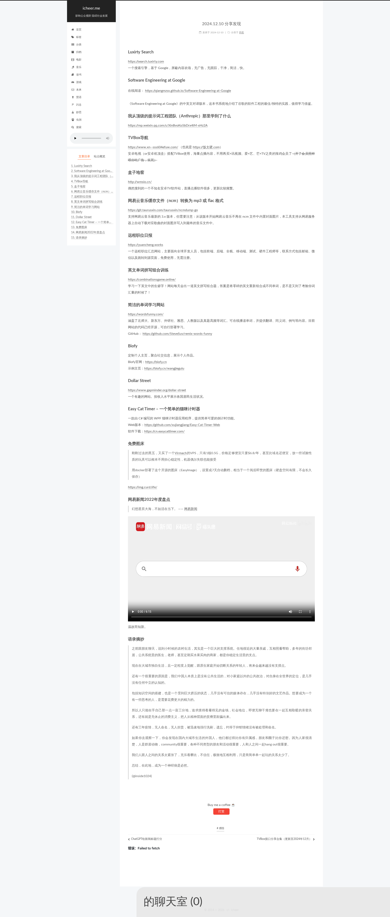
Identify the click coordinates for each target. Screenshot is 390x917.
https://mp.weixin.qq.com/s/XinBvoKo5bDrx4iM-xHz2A (168, 125)
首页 (78, 29)
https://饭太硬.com (206, 147)
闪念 (78, 105)
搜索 (78, 127)
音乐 (78, 67)
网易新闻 (190, 509)
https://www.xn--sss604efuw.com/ (153, 147)
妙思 (78, 112)
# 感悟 (220, 828)
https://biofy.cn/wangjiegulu (164, 368)
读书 (78, 74)
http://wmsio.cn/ (140, 182)
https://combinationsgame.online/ (152, 279)
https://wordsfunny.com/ (146, 314)
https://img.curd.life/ (142, 487)
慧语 (78, 97)
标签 (78, 37)
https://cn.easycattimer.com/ (164, 431)
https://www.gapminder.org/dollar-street (157, 390)
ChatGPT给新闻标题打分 (146, 839)
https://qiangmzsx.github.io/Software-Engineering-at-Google (188, 90)
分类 (78, 44)
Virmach (181, 453)
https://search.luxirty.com (146, 61)
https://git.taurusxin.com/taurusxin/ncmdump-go (163, 210)
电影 (78, 59)
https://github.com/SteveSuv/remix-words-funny (177, 333)
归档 (78, 52)
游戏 (78, 82)
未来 (78, 90)
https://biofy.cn (156, 362)
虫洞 (78, 120)
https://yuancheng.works (145, 244)
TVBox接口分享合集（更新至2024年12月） (284, 839)
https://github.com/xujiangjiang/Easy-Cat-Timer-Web (182, 425)
